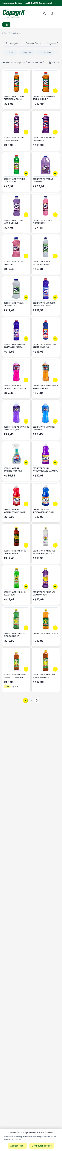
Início (4, 33)
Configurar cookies (42, 1145)
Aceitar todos (17, 1145)
